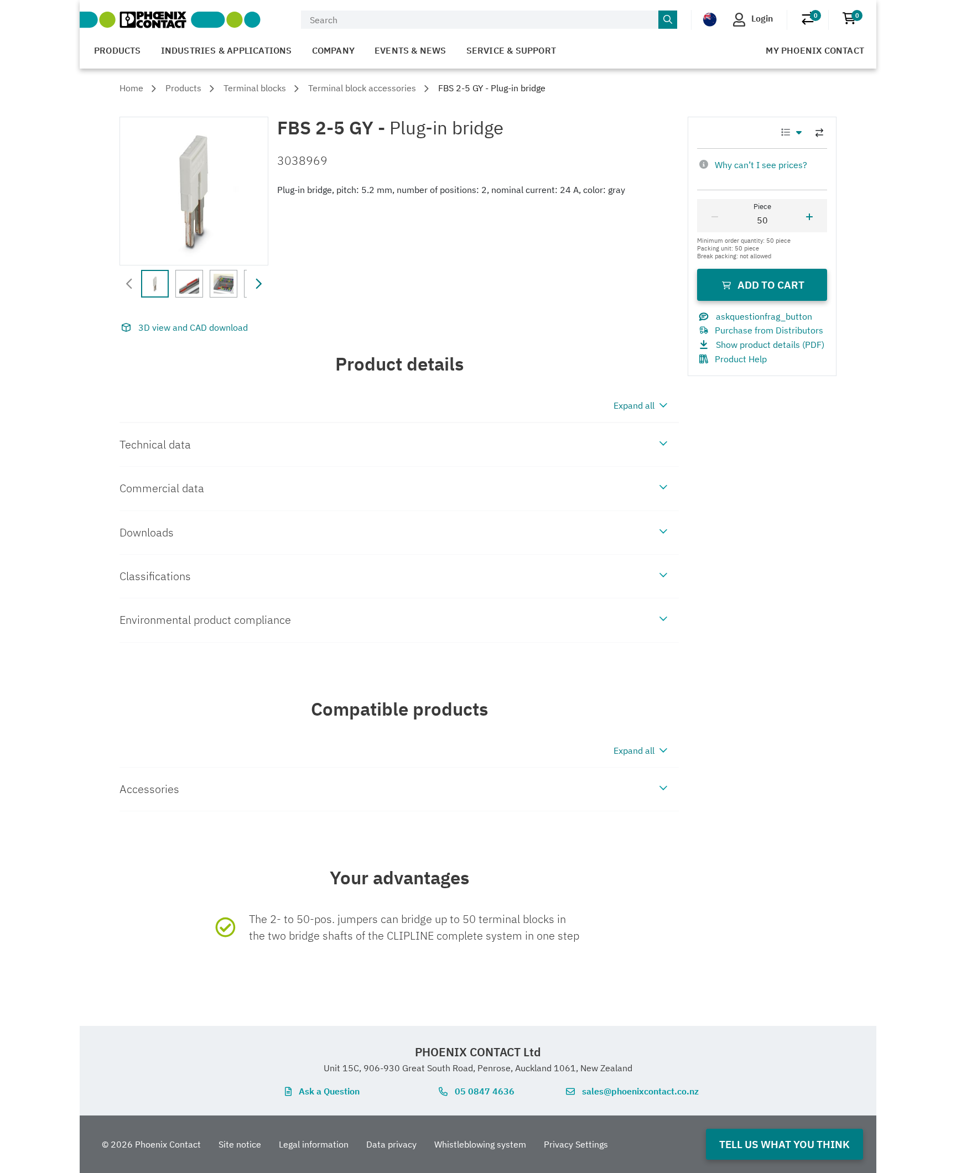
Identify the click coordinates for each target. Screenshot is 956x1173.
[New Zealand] (710, 19)
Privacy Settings (576, 1144)
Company (333, 50)
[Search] (667, 20)
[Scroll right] (258, 284)
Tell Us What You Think (784, 1144)
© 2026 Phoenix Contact (151, 1144)
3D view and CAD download (193, 327)
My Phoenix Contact (815, 50)
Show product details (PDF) (770, 344)
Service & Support (511, 50)
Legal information (314, 1144)
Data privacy (391, 1144)
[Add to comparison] (819, 132)
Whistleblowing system (480, 1144)
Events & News (410, 50)
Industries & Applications (226, 50)
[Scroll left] (129, 284)
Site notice (240, 1144)
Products (117, 50)
